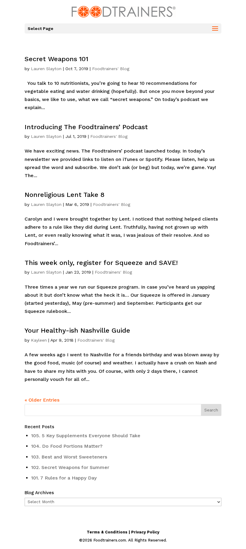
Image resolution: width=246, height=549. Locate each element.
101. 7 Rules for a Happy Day (64, 478)
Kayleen (39, 340)
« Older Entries (42, 400)
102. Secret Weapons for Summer (70, 467)
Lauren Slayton (46, 68)
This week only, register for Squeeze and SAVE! (101, 262)
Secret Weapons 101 (56, 59)
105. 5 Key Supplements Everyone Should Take (85, 435)
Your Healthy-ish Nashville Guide (77, 330)
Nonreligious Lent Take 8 (64, 194)
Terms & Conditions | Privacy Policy (123, 532)
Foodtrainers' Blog (110, 68)
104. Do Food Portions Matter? (67, 446)
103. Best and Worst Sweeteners (69, 457)
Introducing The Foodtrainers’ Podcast (86, 127)
